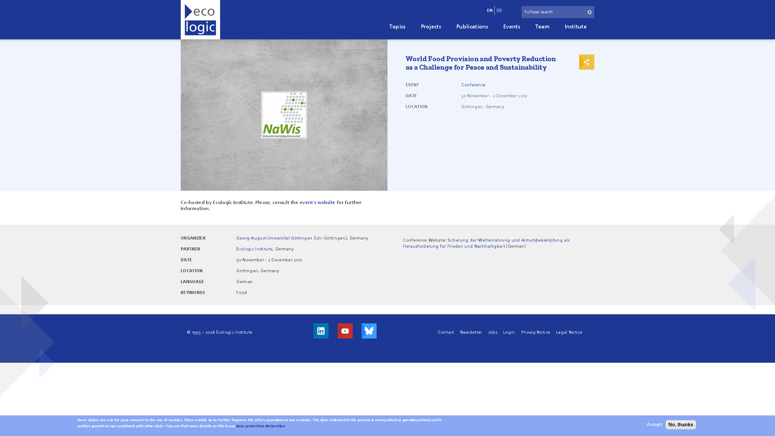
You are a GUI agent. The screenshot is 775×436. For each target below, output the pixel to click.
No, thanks (680, 424)
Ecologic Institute (254, 249)
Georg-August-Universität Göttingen (274, 238)
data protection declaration (260, 426)
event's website (317, 202)
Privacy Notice (535, 332)
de (499, 10)
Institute (576, 27)
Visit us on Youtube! (345, 331)
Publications (472, 27)
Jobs (492, 332)
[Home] (200, 19)
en (490, 10)
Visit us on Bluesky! (369, 331)
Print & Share (586, 62)
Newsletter (471, 332)
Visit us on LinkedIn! (320, 331)
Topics (397, 27)
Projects (431, 27)
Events (511, 27)
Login (509, 332)
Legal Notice (569, 332)
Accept (654, 424)
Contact (446, 332)
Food (241, 293)
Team (542, 27)
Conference (473, 85)
